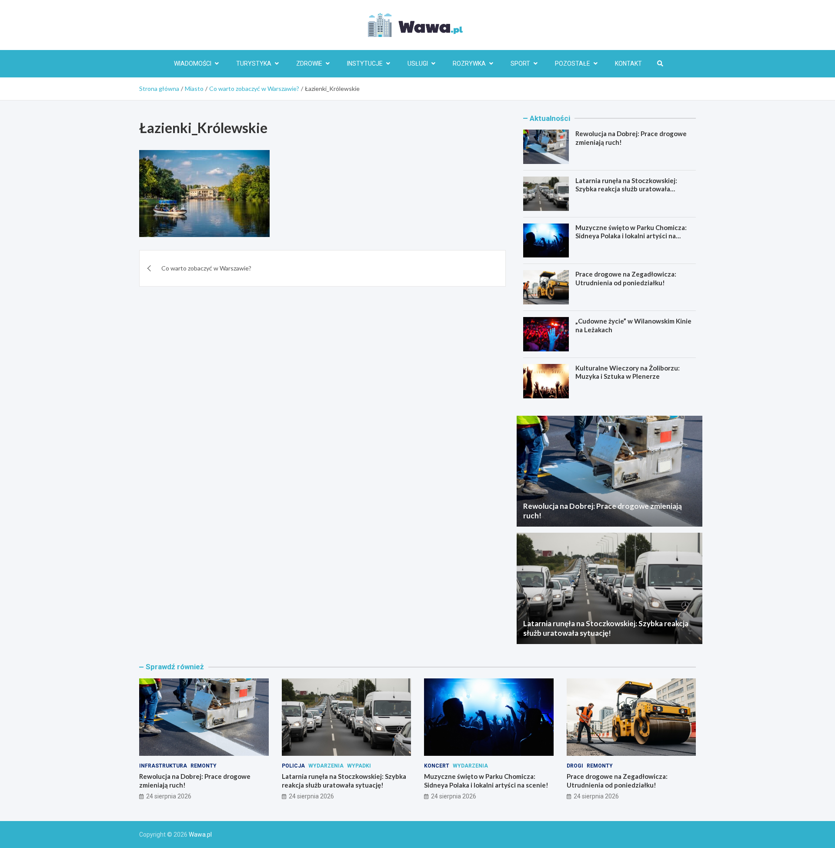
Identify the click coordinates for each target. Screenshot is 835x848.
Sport (520, 63)
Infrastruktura (163, 766)
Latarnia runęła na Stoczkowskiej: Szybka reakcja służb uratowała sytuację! (626, 189)
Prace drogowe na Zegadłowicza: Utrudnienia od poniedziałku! (625, 278)
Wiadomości (192, 63)
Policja (293, 766)
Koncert (436, 766)
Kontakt (628, 63)
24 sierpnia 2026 (168, 796)
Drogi (575, 766)
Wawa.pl (200, 834)
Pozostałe (572, 63)
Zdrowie (309, 63)
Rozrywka (469, 63)
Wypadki (359, 766)
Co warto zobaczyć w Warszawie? (206, 268)
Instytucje (365, 63)
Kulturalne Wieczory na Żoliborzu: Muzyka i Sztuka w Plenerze (627, 372)
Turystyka (253, 63)
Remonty (203, 766)
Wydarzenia (326, 766)
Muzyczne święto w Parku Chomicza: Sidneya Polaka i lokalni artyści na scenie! (631, 236)
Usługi (417, 63)
